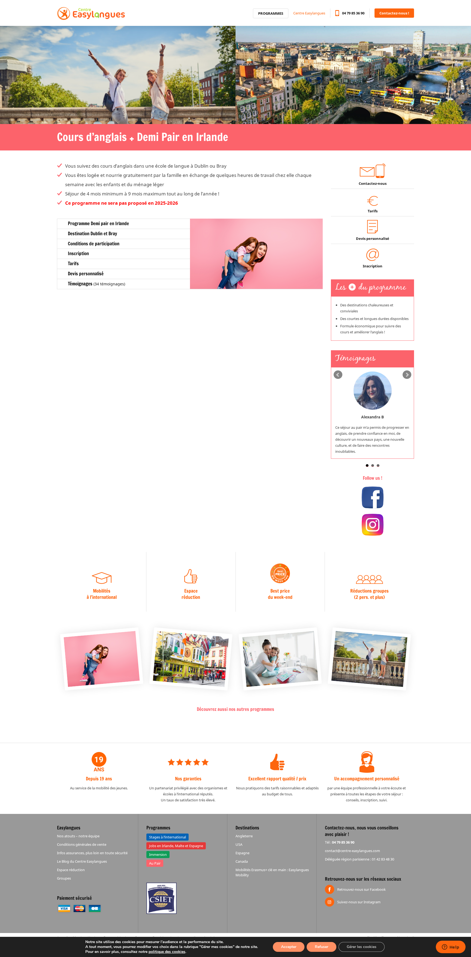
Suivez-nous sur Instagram (359, 901)
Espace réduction (71, 869)
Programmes (270, 13)
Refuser (321, 946)
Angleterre (244, 836)
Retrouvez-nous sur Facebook (361, 889)
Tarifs (373, 211)
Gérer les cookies (361, 946)
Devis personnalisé (372, 238)
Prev (338, 374)
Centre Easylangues (309, 13)
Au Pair (155, 863)
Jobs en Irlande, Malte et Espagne (176, 845)
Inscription (372, 266)
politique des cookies (167, 951)
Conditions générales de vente (81, 844)
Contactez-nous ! (394, 13)
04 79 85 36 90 (353, 13)
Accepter (288, 946)
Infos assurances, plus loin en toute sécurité (92, 852)
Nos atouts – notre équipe (78, 836)
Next (407, 374)
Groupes (64, 878)
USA (238, 844)
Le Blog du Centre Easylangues (82, 861)
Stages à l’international (167, 837)
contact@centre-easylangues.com (352, 850)
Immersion (158, 854)
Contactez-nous (373, 183)
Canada (241, 861)
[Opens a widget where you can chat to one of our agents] (451, 947)
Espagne (242, 852)
